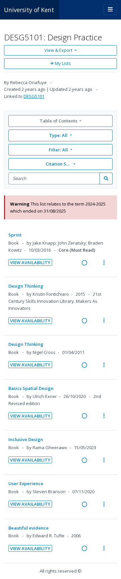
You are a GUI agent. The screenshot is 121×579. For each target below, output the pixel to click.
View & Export (58, 50)
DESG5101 (34, 96)
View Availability (30, 262)
